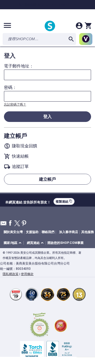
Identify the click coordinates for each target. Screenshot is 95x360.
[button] (13, 243)
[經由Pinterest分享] (24, 223)
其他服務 (87, 232)
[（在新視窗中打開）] (39, 325)
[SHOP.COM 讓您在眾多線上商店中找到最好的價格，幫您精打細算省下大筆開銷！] (50, 26)
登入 (47, 116)
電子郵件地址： (19, 66)
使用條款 (27, 274)
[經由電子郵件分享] (3, 224)
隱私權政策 (10, 274)
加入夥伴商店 (68, 232)
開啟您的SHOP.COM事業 (66, 243)
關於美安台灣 (13, 232)
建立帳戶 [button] (47, 179)
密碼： (10, 87)
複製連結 (64, 201)
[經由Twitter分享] (17, 223)
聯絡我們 (48, 232)
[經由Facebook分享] (10, 223)
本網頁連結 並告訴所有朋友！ (28, 201)
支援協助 (32, 232)
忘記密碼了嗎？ (15, 104)
